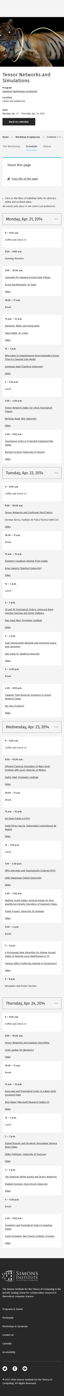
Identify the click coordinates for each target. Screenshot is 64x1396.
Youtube (24, 1368)
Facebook (14, 1368)
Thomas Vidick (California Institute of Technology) (31, 963)
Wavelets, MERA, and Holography (22, 326)
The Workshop (11, 146)
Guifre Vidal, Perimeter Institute (21, 777)
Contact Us (8, 1335)
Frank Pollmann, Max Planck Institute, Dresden (29, 1236)
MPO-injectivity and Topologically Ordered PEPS (30, 870)
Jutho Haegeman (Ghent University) (23, 878)
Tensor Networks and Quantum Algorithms (27, 1042)
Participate (8, 1317)
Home (5, 137)
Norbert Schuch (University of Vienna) (25, 452)
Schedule (31, 146)
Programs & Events (12, 1309)
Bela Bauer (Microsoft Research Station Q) (27, 1102)
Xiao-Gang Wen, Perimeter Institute (23, 620)
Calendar (7, 1343)
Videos (47, 146)
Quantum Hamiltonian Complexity (19, 91)
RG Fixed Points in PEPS (17, 818)
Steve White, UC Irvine (16, 333)
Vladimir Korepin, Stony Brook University (26, 1184)
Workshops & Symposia (14, 1326)
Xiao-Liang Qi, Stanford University (22, 653)
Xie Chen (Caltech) (14, 706)
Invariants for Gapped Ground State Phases (28, 277)
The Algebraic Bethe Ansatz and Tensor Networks (31, 1176)
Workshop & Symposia (27, 137)
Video (8, 291)
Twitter (4, 1368)
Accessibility (8, 1352)
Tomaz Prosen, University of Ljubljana (24, 911)
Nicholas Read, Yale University (20, 418)
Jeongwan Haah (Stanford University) (24, 366)
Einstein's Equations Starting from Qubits (26, 561)
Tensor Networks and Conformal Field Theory (29, 512)
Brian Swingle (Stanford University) (23, 568)
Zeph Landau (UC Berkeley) (19, 1050)
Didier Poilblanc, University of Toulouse (25, 1154)
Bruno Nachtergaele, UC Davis (20, 284)
